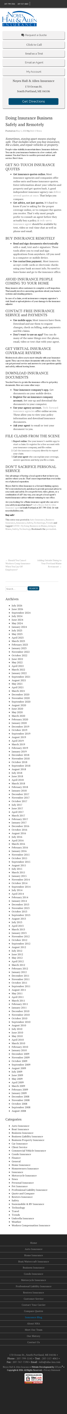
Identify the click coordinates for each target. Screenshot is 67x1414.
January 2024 (19, 627)
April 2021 (18, 687)
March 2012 (18, 965)
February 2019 (20, 748)
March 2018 (18, 783)
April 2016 (18, 840)
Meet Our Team (33, 1329)
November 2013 (21, 908)
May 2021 (17, 683)
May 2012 (17, 957)
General (16, 1161)
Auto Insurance (37, 519)
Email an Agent (34, 62)
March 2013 (18, 929)
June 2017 (17, 808)
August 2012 (19, 947)
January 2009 (19, 1093)
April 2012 (18, 961)
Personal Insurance (23, 1182)
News (15, 1179)
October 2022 (19, 655)
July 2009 (17, 1071)
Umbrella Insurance (23, 1218)
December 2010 (20, 1011)
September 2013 (21, 915)
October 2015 (19, 858)
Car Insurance (20, 1143)
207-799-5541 (9, 4)
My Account (33, 71)
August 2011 (19, 990)
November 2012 (21, 936)
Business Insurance (22, 1133)
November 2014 (21, 879)
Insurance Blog (33, 1317)
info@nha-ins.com (49, 1362)
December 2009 (20, 1054)
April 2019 (18, 740)
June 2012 (17, 954)
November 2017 (21, 797)
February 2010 (20, 1047)
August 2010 (19, 1025)
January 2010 (19, 1050)
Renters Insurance (22, 1197)
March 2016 (18, 844)
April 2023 (18, 637)
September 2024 (21, 612)
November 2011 (21, 979)
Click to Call (34, 44)
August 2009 (19, 1068)
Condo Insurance (21, 1154)
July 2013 (17, 922)
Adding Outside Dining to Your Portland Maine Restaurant (49, 563)
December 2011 (20, 975)
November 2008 (21, 1100)
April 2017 (18, 812)
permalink (51, 528)
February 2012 (20, 968)
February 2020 (20, 719)
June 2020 (17, 708)
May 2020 (17, 712)
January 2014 (19, 901)
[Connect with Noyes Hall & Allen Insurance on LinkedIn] (34, 3)
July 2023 (17, 630)
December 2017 (20, 794)
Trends (49, 522)
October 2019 (19, 730)
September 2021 (21, 676)
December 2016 (20, 826)
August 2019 (19, 737)
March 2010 (18, 1043)
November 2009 (21, 1057)
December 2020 (20, 694)
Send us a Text (34, 53)
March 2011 (18, 1000)
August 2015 (19, 865)
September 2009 (21, 1064)
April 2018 (18, 780)
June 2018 (17, 776)
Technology (39, 522)
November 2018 (21, 758)
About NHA (33, 1323)
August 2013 (19, 918)
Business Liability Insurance (27, 1136)
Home (33, 1243)
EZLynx (58, 1367)
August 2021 (19, 680)
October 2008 (19, 1103)
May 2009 (17, 1078)
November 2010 (21, 1014)
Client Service (19, 1147)
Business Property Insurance (28, 1140)
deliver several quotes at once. (37, 193)
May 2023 (17, 634)
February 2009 (20, 1089)
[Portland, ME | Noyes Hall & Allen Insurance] (19, 18)
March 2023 (18, 641)
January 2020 (19, 723)
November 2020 (21, 698)
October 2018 (19, 762)
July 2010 (17, 1029)
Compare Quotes (33, 1311)
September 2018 (21, 765)
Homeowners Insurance (25, 1168)
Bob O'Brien (36, 130)
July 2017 (17, 804)
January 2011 (19, 1007)
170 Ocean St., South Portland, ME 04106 (33, 1355)
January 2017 (19, 822)
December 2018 (20, 755)
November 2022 (21, 651)
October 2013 (19, 911)
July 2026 (17, 605)
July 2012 (17, 950)
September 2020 (21, 701)
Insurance (21, 522)
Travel (15, 1211)
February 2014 (20, 897)
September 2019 (21, 733)
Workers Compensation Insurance (31, 1225)
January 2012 (19, 972)
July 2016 (17, 837)
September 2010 (21, 1022)
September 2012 (21, 943)
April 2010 (18, 1039)
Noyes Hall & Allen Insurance (16, 1367)
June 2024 (17, 619)
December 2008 (20, 1096)
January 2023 (19, 648)
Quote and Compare (23, 1193)
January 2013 (19, 933)
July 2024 (17, 616)
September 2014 (21, 886)
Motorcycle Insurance (24, 1175)
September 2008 (21, 1107)
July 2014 (17, 890)
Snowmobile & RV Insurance (28, 1204)
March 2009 (18, 1086)
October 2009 (19, 1061)
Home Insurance (21, 1165)
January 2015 (19, 876)
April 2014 (18, 893)
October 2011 (19, 982)
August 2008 (19, 1111)
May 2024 (17, 623)
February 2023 (20, 644)
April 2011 (18, 997)
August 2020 (19, 705)
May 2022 (17, 662)
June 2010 (17, 1032)
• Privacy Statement (51, 1370)
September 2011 (21, 986)
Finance (16, 1157)
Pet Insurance (20, 1186)
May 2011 (17, 993)
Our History (33, 1336)
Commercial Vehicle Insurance (29, 1150)
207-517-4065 (22, 4)
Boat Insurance (20, 1129)
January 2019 (19, 751)
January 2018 (19, 790)
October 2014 (19, 883)
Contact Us (33, 1342)
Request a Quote (36, 35)
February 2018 (20, 787)
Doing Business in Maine (35, 525)
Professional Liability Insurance (29, 1190)
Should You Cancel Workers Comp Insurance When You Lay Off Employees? (17, 565)
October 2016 (19, 829)
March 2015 (18, 872)
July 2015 (17, 868)
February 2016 (20, 847)
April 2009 (18, 1082)
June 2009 (17, 1075)
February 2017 (20, 819)
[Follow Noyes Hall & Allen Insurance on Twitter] (37, 3)
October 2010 (19, 1018)
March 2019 (18, 744)
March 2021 (18, 691)
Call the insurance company (27, 450)
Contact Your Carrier (33, 1305)
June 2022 (17, 659)
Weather (16, 1221)
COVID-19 (18, 525)
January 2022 (19, 673)
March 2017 (18, 815)
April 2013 (18, 926)
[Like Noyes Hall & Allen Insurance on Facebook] (31, 3)
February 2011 (20, 1004)
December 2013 (20, 904)
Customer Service (33, 1298)
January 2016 (19, 851)
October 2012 (19, 940)
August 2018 (19, 769)
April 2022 (18, 666)
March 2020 (18, 716)
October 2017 (19, 801)
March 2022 (18, 669)
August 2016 (19, 833)
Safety (30, 522)
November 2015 (21, 854)
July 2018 (17, 773)
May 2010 (17, 1036)
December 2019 (20, 726)
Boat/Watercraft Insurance (33, 1261)
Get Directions (33, 101)
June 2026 (17, 609)
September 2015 (21, 861)
